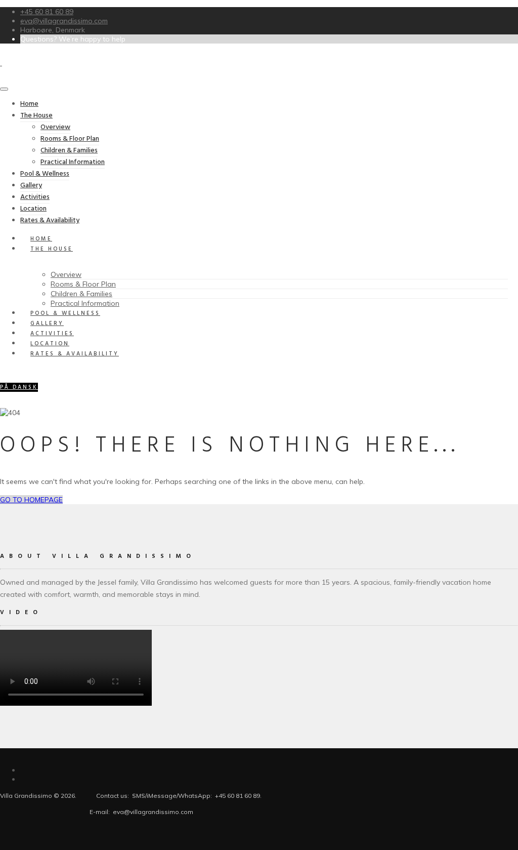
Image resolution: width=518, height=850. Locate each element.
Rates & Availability (74, 353)
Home (29, 104)
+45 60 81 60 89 (46, 11)
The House (36, 116)
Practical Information (72, 162)
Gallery (31, 185)
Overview (55, 127)
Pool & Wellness (44, 174)
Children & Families (69, 150)
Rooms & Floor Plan (69, 139)
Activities (35, 197)
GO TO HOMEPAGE (31, 499)
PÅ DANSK (19, 387)
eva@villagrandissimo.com (64, 20)
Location (33, 209)
